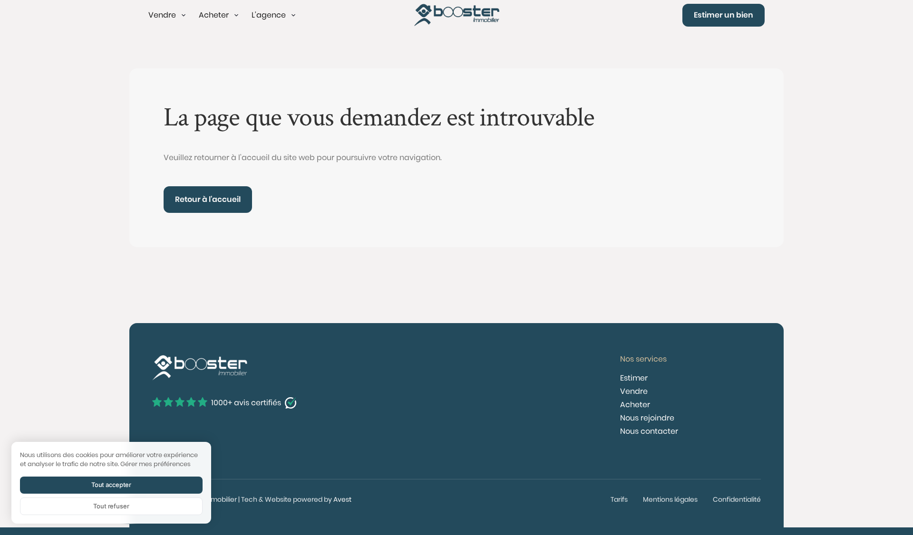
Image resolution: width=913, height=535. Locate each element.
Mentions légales (670, 499)
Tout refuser (111, 506)
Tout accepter (111, 484)
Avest (342, 499)
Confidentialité (737, 499)
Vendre (634, 391)
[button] (167, 15)
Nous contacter (649, 431)
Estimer (634, 378)
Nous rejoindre (647, 417)
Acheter (635, 404)
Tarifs (619, 499)
